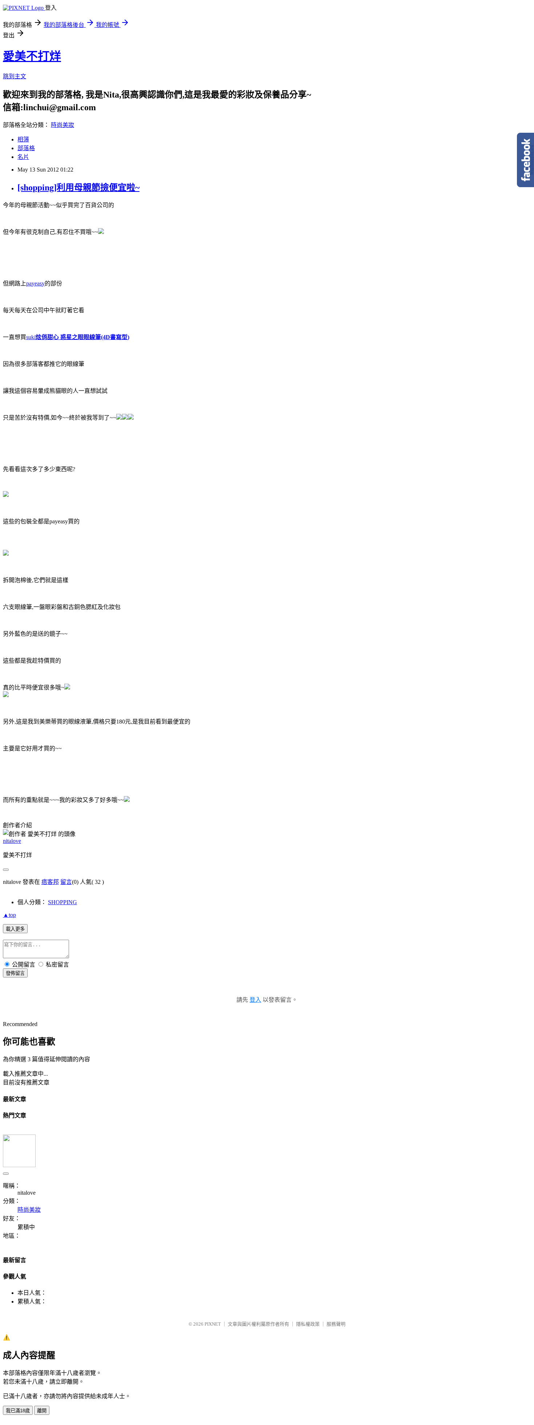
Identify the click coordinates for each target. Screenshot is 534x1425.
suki (77, 337)
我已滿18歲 (18, 1410)
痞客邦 (50, 882)
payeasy (35, 283)
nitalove (12, 841)
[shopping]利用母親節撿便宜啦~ (78, 187)
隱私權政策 (308, 1324)
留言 (66, 882)
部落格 (26, 148)
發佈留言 (15, 973)
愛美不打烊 (32, 56)
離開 (41, 1410)
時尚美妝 (62, 125)
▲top (9, 915)
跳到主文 (14, 76)
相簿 (23, 139)
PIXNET (213, 1324)
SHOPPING (62, 902)
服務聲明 (336, 1324)
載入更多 (15, 929)
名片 (23, 157)
